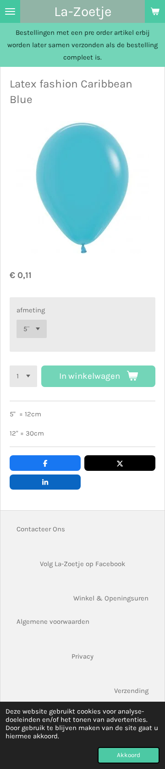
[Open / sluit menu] (10, 11)
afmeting (30, 310)
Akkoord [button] (128, 755)
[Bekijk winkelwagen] (155, 11)
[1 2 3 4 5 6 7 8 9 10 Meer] (23, 376)
